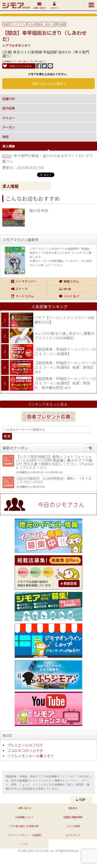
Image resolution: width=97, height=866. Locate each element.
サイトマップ (73, 835)
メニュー (8, 117)
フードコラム (24, 296)
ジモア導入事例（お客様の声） (24, 826)
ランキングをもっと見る (47, 404)
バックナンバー (24, 281)
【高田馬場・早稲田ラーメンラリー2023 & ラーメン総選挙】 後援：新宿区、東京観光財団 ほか (65, 383)
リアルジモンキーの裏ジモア (30, 756)
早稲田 (61, 24)
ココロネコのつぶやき (25, 750)
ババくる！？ (72, 296)
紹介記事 (8, 108)
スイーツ (24, 288)
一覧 (88, 448)
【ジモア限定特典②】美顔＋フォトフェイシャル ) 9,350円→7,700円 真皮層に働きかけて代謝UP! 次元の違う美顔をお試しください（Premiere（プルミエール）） (55, 462)
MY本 (72, 288)
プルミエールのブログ (25, 745)
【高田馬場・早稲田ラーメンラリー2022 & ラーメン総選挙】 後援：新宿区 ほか (65, 367)
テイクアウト (18, 24)
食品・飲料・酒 (46, 24)
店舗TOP (8, 98)
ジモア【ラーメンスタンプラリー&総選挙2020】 (64, 320)
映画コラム (72, 281)
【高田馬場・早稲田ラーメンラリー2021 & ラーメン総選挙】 (65, 351)
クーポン (8, 127)
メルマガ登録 (73, 826)
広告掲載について (24, 817)
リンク (24, 844)
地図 (5, 136)
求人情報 (8, 146)
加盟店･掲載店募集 (72, 817)
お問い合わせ (24, 808)
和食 (5, 24)
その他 (31, 24)
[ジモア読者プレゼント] (48, 422)
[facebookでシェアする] (38, 67)
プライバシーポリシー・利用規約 (24, 835)
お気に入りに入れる (20, 66)
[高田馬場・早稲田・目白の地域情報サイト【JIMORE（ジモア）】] (16, 9)
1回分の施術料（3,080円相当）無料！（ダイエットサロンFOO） (54, 480)
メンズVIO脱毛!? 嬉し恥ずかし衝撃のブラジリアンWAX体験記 (64, 336)
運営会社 (72, 808)
